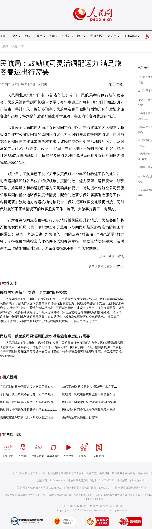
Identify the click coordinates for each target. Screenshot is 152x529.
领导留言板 (53, 456)
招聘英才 (66, 473)
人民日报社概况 (21, 473)
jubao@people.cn (139, 480)
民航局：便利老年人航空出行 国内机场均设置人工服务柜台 (39, 402)
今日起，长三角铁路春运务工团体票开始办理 (29, 394)
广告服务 (79, 473)
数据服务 (117, 473)
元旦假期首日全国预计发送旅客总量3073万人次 (31, 386)
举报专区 (96, 35)
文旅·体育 (18, 46)
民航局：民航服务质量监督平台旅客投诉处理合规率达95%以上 (103, 394)
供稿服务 (104, 473)
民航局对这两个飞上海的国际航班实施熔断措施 (93, 409)
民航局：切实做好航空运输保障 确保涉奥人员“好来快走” (99, 402)
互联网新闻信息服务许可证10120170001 (40, 487)
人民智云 (83, 456)
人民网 (4, 46)
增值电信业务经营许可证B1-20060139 (87, 487)
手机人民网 (38, 456)
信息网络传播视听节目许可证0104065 (25, 495)
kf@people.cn (57, 480)
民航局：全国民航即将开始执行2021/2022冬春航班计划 (36, 409)
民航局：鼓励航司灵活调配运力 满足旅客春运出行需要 (45, 336)
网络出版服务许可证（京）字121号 (124, 495)
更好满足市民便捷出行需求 (80, 417)
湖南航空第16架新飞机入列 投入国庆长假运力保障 (33, 417)
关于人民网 (39, 473)
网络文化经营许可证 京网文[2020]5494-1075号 (75, 495)
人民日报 (7, 456)
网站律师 (143, 473)
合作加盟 (91, 473)
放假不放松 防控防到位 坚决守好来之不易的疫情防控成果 (100, 386)
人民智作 (99, 456)
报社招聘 (53, 473)
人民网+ (22, 456)
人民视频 (68, 456)
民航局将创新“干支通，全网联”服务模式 (33, 292)
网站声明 (130, 473)
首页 (3, 35)
